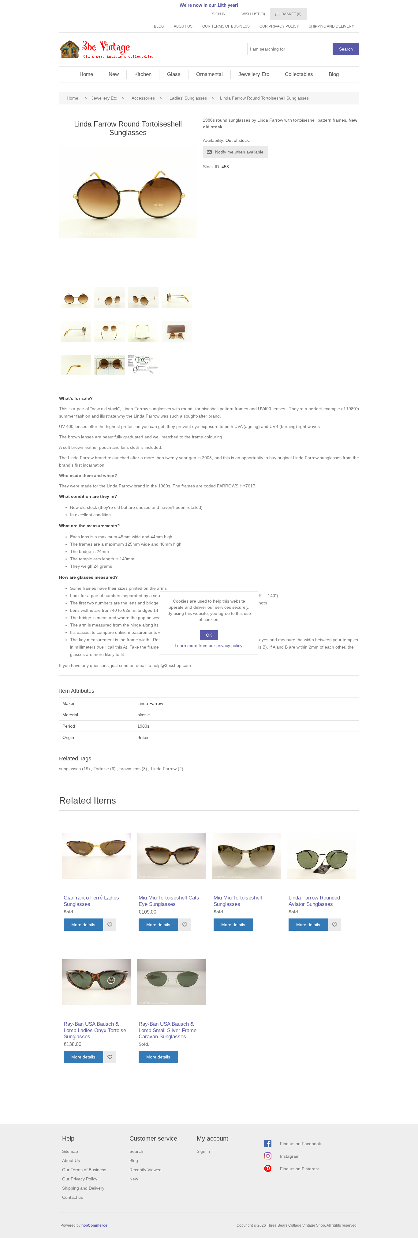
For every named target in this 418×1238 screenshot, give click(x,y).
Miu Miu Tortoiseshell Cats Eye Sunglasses (169, 901)
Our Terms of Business (226, 26)
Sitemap (70, 1151)
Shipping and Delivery (331, 26)
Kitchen (142, 74)
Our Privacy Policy (279, 26)
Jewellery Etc (253, 74)
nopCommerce (94, 1225)
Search (346, 49)
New (114, 74)
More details (83, 924)
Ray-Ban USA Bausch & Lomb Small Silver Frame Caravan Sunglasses (167, 1030)
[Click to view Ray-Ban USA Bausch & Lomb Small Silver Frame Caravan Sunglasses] (171, 982)
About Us (183, 26)
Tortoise (101, 768)
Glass (174, 74)
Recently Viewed (145, 1169)
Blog (159, 26)
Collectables (299, 74)
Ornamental (209, 74)
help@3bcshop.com (171, 665)
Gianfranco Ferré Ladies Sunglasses (91, 901)
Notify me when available (239, 152)
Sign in (219, 14)
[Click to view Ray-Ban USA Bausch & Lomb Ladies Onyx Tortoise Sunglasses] (96, 982)
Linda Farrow (164, 768)
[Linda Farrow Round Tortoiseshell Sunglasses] (76, 302)
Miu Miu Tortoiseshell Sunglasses (238, 901)
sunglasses (70, 768)
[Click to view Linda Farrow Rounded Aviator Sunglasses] (321, 856)
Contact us (72, 1197)
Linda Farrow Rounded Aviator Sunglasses (314, 901)
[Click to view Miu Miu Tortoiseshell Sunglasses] (246, 856)
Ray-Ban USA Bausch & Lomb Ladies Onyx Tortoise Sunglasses (95, 1030)
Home (86, 74)
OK (209, 635)
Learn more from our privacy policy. (209, 645)
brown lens (129, 768)
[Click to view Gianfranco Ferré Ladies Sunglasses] (96, 856)
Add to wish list (109, 924)
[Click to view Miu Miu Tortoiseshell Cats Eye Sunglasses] (171, 856)
